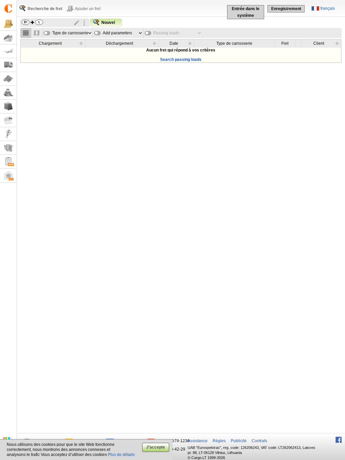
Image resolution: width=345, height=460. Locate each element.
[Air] (8, 51)
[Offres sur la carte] (36, 33)
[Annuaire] (8, 106)
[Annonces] (8, 120)
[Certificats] (8, 148)
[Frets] (8, 24)
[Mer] (8, 37)
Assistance (198, 440)
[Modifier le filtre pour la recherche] (77, 23)
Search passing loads (180, 59)
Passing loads (166, 33)
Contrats (259, 440)
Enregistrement (286, 8)
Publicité (239, 440)
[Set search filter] (84, 23)
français (327, 8)
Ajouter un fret (87, 8)
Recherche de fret (45, 8)
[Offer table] (25, 33)
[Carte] (8, 79)
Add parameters (117, 33)
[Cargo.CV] (8, 162)
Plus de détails (121, 454)
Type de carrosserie (70, 33)
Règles (219, 440)
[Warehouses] (8, 175)
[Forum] (8, 93)
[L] (8, 134)
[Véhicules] (8, 65)
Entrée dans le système (245, 12)
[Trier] (81, 43)
